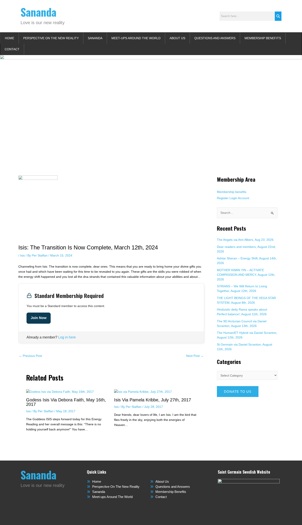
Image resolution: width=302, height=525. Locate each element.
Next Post (195, 355)
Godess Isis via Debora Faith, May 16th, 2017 (66, 402)
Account (243, 198)
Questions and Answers (214, 38)
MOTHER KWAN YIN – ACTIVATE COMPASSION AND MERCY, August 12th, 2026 (246, 274)
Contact (12, 49)
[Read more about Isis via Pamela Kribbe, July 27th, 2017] (143, 391)
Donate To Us (237, 391)
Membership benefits (231, 192)
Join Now (38, 318)
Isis (22, 255)
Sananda (38, 12)
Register (223, 198)
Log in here (67, 337)
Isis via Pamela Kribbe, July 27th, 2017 (152, 399)
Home (9, 38)
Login (233, 198)
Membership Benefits (263, 38)
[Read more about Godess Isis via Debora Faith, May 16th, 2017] (60, 391)
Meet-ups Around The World (136, 38)
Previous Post (30, 355)
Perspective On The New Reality (51, 38)
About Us (177, 38)
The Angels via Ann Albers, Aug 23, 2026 (245, 239)
